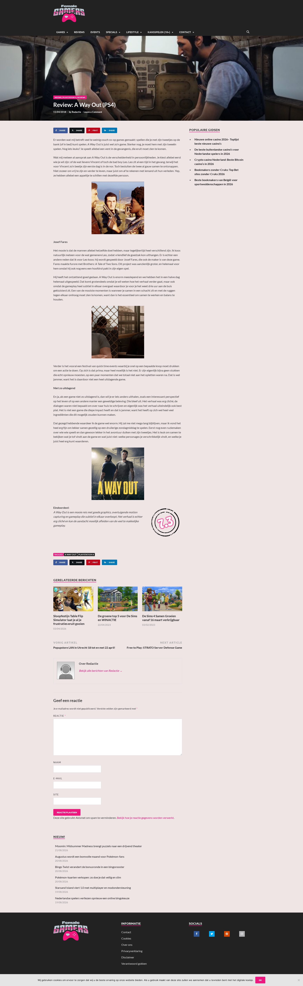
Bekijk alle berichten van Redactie (100, 670)
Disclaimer (127, 957)
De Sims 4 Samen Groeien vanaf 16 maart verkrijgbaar (161, 618)
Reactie (59, 715)
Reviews (79, 32)
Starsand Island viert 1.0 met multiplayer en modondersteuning (93, 887)
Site (56, 794)
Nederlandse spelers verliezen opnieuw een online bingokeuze (92, 898)
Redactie (76, 112)
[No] (298, 980)
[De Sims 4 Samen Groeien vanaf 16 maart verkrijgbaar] (162, 600)
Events (95, 32)
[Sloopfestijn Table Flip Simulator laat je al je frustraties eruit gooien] (73, 600)
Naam (57, 762)
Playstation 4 (86, 554)
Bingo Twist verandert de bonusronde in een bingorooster (89, 866)
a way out (70, 554)
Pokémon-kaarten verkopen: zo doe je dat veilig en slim (88, 877)
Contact (185, 32)
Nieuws (58, 97)
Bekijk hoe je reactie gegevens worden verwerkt (145, 817)
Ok (260, 980)
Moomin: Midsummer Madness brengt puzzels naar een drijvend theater (98, 846)
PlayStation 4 (69, 97)
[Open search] (248, 32)
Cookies (126, 938)
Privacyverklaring (131, 951)
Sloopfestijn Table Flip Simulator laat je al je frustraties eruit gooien (69, 620)
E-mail (57, 778)
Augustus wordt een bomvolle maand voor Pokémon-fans (89, 856)
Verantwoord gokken (134, 963)
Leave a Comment (93, 112)
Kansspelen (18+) (159, 32)
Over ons (126, 944)
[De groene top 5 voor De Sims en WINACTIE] (118, 600)
